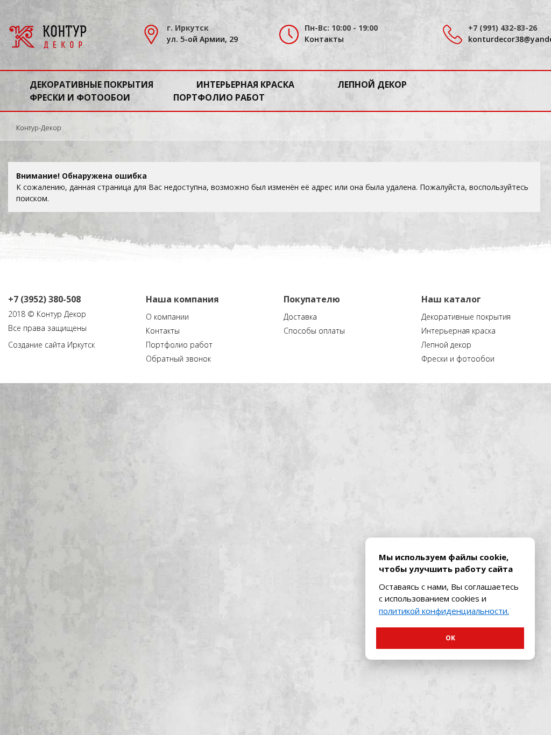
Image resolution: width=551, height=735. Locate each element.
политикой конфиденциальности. (444, 610)
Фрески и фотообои (80, 97)
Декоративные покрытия (91, 84)
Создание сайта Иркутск (51, 345)
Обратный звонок (178, 359)
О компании (167, 317)
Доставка (300, 317)
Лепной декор (372, 84)
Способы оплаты (314, 331)
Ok (450, 637)
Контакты (324, 39)
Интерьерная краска (245, 84)
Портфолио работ (219, 97)
